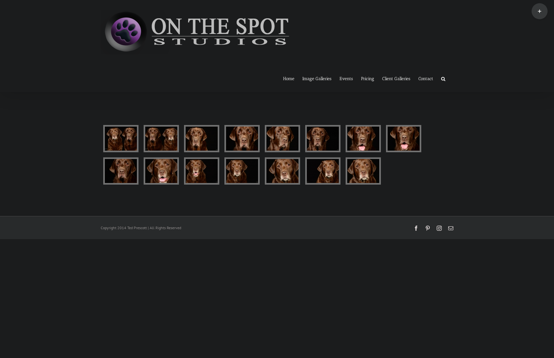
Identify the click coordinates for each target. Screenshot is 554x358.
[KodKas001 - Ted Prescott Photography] (202, 139)
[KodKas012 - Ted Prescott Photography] (323, 171)
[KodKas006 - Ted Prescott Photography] (404, 139)
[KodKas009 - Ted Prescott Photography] (202, 171)
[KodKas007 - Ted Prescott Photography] (121, 171)
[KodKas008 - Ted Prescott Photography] (161, 171)
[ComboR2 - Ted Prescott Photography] (161, 139)
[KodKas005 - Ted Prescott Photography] (363, 139)
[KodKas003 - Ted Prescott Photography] (282, 139)
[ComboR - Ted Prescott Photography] (121, 139)
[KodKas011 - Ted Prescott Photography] (282, 171)
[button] (443, 78)
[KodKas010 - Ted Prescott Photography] (242, 171)
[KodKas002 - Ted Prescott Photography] (242, 139)
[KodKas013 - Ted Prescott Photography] (363, 171)
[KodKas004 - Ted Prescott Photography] (323, 139)
